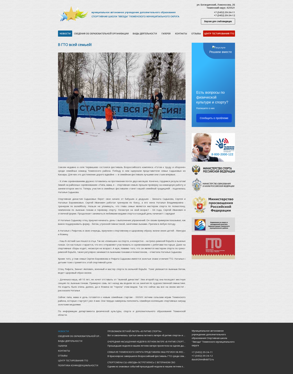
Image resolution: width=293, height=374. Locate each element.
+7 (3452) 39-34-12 (224, 15)
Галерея (165, 33)
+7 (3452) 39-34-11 (224, 12)
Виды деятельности (145, 33)
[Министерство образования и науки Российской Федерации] (213, 185)
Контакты (181, 33)
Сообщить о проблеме (214, 118)
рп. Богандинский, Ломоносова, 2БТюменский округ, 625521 (216, 6)
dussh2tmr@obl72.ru (203, 359)
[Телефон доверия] (213, 147)
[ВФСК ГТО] (213, 247)
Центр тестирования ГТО (219, 33)
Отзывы (196, 33)
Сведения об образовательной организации (101, 33)
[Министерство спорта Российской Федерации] (213, 170)
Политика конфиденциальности (78, 365)
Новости (65, 33)
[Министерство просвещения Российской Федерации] (213, 204)
